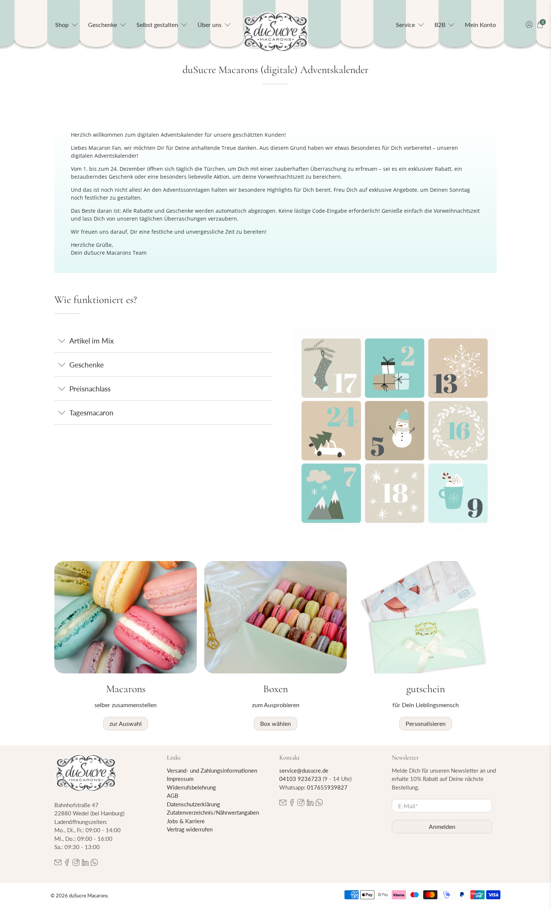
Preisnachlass (90, 388)
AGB (172, 795)
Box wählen (275, 723)
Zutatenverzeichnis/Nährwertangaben (213, 812)
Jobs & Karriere (186, 821)
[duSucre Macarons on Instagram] (75, 863)
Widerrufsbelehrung (191, 787)
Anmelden (442, 826)
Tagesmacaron (91, 412)
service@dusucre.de (303, 770)
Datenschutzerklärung (193, 804)
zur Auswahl (125, 723)
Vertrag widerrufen (190, 829)
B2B (439, 24)
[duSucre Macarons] (275, 32)
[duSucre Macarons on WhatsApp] (94, 863)
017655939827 (327, 787)
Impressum (180, 778)
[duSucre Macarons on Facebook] (66, 863)
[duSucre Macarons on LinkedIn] (85, 863)
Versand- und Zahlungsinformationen (212, 770)
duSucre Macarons (88, 896)
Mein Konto (480, 24)
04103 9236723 (300, 778)
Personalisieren (426, 723)
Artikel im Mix (91, 340)
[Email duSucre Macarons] (57, 863)
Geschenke (86, 364)
